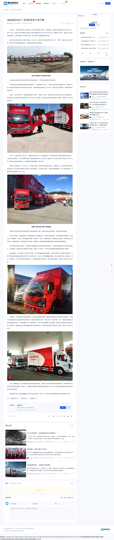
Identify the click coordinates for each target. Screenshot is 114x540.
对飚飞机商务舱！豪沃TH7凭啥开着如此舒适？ (89, 48)
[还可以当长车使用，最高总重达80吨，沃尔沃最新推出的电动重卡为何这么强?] (84, 106)
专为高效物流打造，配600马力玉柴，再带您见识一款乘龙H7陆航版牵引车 (89, 41)
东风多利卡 (68, 30)
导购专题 (46, 3)
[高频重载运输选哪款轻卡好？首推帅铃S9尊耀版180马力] (84, 116)
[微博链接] (111, 264)
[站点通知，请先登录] (102, 3)
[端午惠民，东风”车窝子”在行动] (15, 453)
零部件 (103, 127)
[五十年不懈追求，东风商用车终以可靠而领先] (15, 437)
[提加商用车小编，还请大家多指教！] (12, 407)
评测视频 (38, 3)
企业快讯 (17, 9)
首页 (24, 3)
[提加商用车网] (12, 3)
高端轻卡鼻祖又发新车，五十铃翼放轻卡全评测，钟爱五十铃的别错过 (88, 37)
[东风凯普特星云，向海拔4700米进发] (15, 469)
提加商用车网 (30, 528)
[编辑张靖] (94, 17)
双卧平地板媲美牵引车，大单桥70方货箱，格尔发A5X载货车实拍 (89, 45)
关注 (63, 407)
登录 (108, 3)
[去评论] (111, 271)
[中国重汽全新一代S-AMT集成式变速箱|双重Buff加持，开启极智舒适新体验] (84, 126)
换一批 (71, 425)
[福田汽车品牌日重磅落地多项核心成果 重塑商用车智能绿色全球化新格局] (84, 95)
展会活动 (41, 441)
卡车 (37, 441)
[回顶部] (111, 275)
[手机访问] (111, 268)
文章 (14, 9)
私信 (69, 407)
